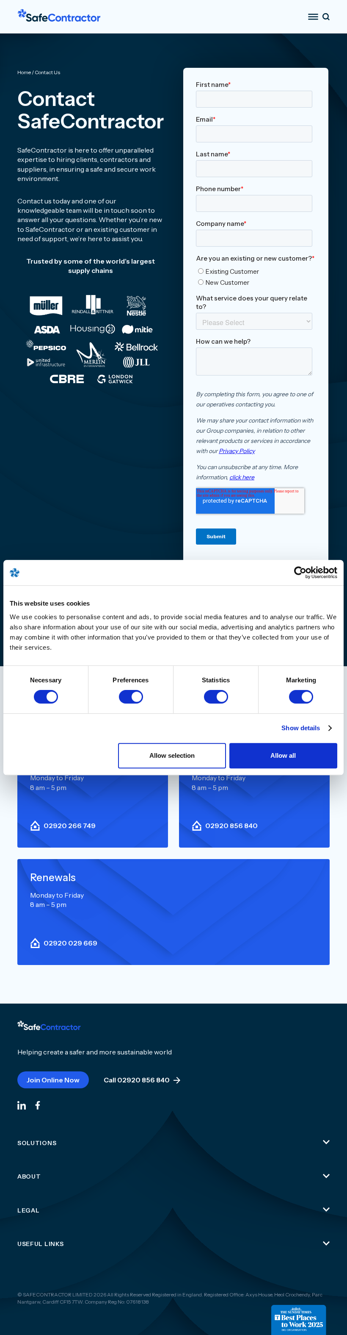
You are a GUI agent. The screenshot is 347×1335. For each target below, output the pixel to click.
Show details (300, 727)
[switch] (131, 697)
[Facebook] (37, 1105)
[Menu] (313, 16)
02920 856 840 (231, 825)
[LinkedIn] (21, 1105)
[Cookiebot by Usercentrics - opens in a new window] (300, 572)
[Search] (326, 16)
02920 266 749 (70, 825)
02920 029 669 (70, 943)
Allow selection (172, 755)
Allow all (283, 755)
